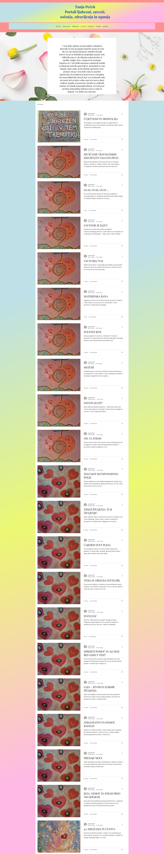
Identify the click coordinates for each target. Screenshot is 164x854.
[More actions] (123, 114)
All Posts (40, 104)
